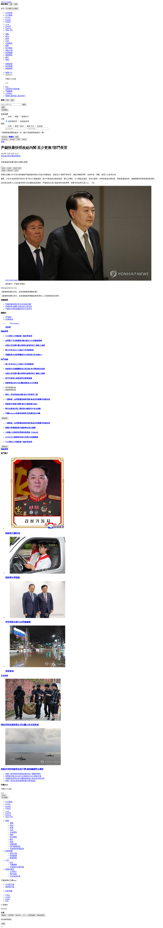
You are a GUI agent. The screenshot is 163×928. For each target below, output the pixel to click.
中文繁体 (8, 802)
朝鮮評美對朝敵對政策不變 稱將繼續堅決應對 (22, 769)
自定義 (40, 126)
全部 (10, 116)
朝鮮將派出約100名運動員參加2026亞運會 (21, 383)
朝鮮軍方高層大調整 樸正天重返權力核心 (21, 404)
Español (8, 813)
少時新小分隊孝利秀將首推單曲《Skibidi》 (22, 432)
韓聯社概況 (9, 869)
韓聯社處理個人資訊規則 (15, 96)
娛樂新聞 (8, 68)
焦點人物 (8, 50)
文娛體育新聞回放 (17, 849)
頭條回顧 (8, 64)
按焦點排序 (24, 121)
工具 (7, 860)
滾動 (7, 34)
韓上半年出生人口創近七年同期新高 (19, 350)
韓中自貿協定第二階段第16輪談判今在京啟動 (23, 409)
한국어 (8, 804)
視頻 (7, 60)
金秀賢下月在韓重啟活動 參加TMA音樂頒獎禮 (23, 341)
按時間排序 (12, 121)
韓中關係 (8, 48)
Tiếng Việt (9, 817)
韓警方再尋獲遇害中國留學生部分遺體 (20, 428)
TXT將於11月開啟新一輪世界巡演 (18, 336)
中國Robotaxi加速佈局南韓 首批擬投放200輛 (22, 413)
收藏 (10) (8, 72)
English (8, 806)
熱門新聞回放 (15, 846)
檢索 (3, 107)
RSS (7, 87)
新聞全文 (25, 116)
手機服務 (8, 91)
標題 (16, 116)
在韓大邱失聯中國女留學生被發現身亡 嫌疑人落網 (25, 345)
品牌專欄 (8, 851)
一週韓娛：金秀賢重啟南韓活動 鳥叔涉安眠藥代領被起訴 (27, 399)
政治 (7, 36)
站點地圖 (8, 891)
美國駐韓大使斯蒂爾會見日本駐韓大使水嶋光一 (24, 355)
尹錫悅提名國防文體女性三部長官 (18, 306)
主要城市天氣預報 (12, 89)
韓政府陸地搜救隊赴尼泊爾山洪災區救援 (20, 725)
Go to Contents (6, 2)
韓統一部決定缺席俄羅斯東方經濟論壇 (20, 781)
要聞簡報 (8, 55)
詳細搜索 (5, 110)
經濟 (7, 39)
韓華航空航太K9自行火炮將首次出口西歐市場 (23, 776)
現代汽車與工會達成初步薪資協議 (18, 378)
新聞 (7, 821)
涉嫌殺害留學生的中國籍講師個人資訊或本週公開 (24, 778)
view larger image (11, 280)
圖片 (7, 57)
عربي (7, 811)
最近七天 (30, 126)
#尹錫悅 (8, 317)
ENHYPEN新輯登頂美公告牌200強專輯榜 (21, 437)
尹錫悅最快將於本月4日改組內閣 (18, 304)
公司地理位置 (15, 876)
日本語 (8, 808)
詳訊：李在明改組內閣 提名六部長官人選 (21, 394)
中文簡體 (5, 797)
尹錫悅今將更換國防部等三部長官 (18, 309)
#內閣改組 (9, 319)
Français (8, 815)
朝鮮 (7, 46)
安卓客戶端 (9, 884)
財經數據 (8, 53)
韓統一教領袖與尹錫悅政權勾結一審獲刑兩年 (23, 774)
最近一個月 (19, 126)
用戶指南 (13, 874)
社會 (7, 41)
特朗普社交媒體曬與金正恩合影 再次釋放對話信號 (25, 369)
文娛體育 (8, 43)
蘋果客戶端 (9, 887)
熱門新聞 (8, 66)
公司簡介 (8, 93)
